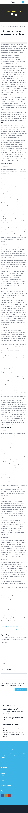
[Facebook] (2, 795)
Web (2, 675)
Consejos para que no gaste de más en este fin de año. (13, 735)
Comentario (4, 642)
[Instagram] (6, 795)
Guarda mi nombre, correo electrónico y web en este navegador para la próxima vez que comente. (12, 684)
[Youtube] (9, 795)
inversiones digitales (14, 626)
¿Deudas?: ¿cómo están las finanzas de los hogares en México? (13, 718)
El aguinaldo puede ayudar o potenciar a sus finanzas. (14, 729)
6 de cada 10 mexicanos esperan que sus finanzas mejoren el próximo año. (13, 723)
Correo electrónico (6, 669)
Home (8, 11)
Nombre (3, 663)
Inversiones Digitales (16, 11)
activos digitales (5, 626)
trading (15, 629)
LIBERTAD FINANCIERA (7, 629)
